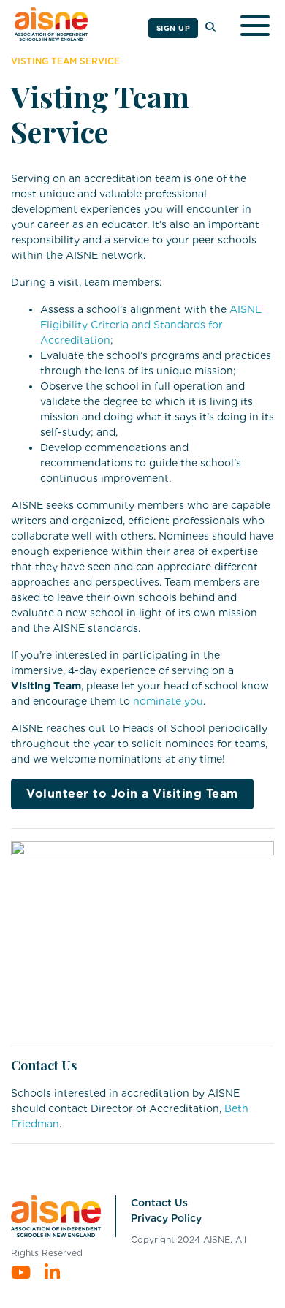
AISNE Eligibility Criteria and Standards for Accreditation (151, 324)
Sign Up (173, 27)
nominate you (168, 701)
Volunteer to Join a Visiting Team (132, 794)
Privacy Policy (166, 1218)
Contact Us (159, 1203)
